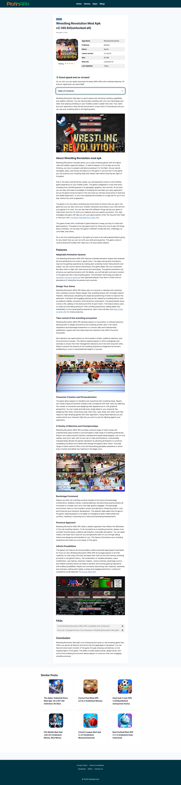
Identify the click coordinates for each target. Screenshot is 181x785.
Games (87, 4)
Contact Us (98, 769)
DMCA (90, 769)
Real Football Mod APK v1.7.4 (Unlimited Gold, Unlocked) (123, 735)
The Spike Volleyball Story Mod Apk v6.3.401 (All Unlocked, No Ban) (56, 701)
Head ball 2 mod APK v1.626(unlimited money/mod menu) (122, 701)
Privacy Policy (82, 765)
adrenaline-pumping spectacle (68, 277)
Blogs (102, 4)
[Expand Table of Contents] (122, 91)
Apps (95, 4)
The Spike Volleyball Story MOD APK (84, 218)
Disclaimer (82, 769)
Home (79, 4)
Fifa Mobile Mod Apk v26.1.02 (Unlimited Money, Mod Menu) (53, 735)
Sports (58, 19)
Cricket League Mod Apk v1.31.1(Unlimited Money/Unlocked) (89, 735)
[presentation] (56, 686)
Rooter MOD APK (89, 572)
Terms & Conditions (96, 765)
